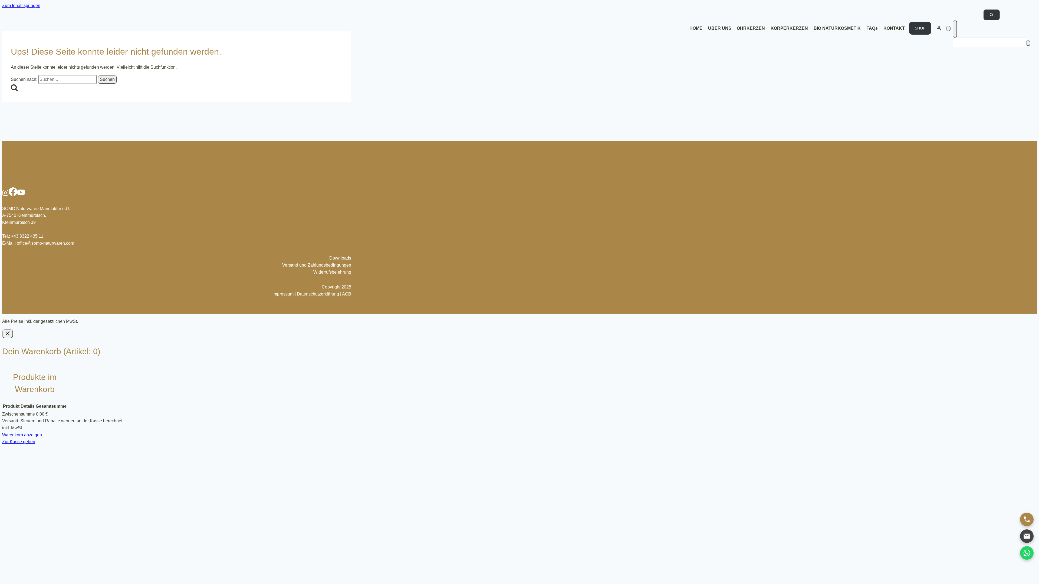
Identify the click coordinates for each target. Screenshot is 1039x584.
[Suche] (1028, 43)
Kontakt (894, 28)
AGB (346, 294)
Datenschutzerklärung (318, 294)
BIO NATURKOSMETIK (837, 28)
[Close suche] (955, 29)
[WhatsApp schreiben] (1027, 553)
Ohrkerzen (751, 28)
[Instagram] (5, 194)
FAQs (872, 28)
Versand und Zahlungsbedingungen (316, 265)
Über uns (719, 28)
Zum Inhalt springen (21, 5)
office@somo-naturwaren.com (45, 243)
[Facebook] (13, 194)
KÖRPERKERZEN (789, 28)
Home (695, 28)
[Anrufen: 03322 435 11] (1027, 519)
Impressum (283, 294)
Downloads (340, 258)
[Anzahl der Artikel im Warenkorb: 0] (948, 28)
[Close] (7, 333)
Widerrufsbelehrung (332, 272)
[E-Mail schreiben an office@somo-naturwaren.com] (1027, 536)
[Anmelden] (938, 28)
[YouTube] (21, 194)
